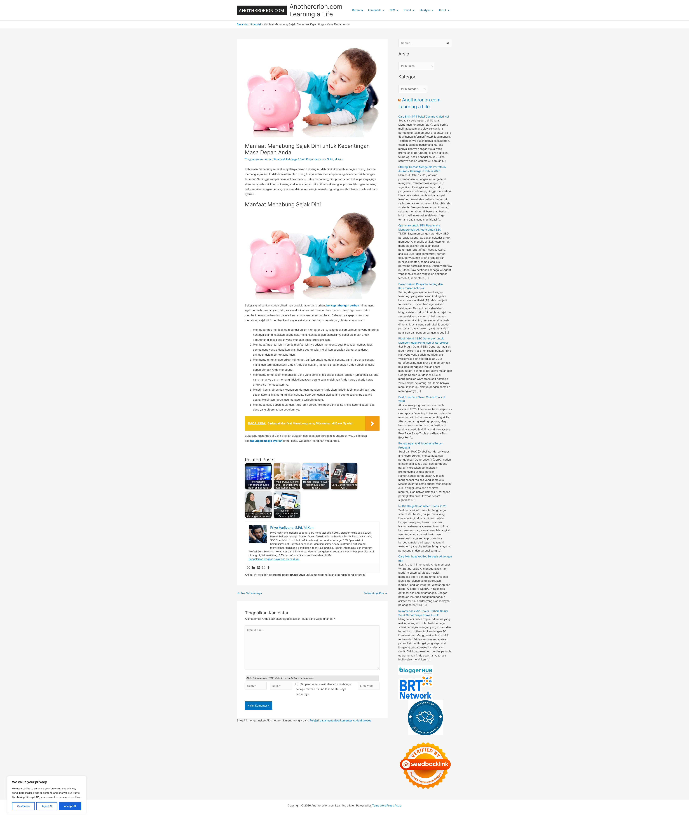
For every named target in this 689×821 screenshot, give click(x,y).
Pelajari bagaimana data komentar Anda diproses (340, 720)
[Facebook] (268, 567)
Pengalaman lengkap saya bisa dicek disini (274, 558)
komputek (374, 10)
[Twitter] (248, 567)
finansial (255, 24)
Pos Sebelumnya (249, 593)
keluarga (291, 159)
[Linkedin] (253, 567)
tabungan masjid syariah (266, 440)
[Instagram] (263, 567)
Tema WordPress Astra (386, 805)
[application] (382, 10)
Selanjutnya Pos (375, 593)
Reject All (46, 806)
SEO (392, 10)
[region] (46, 795)
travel (407, 10)
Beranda (357, 10)
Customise (23, 806)
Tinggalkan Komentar (258, 159)
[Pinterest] (258, 567)
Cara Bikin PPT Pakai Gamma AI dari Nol (423, 116)
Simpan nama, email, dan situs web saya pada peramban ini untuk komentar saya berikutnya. (323, 689)
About (442, 10)
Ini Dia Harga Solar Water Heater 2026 (422, 506)
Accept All (70, 806)
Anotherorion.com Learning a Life (315, 10)
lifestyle (425, 10)
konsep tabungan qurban (342, 305)
